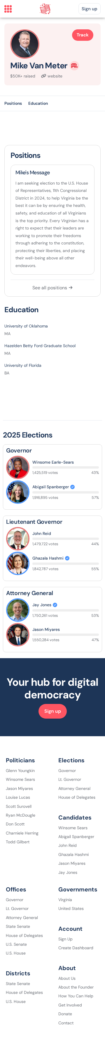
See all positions (49, 288)
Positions (13, 103)
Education (38, 103)
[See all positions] (71, 288)
